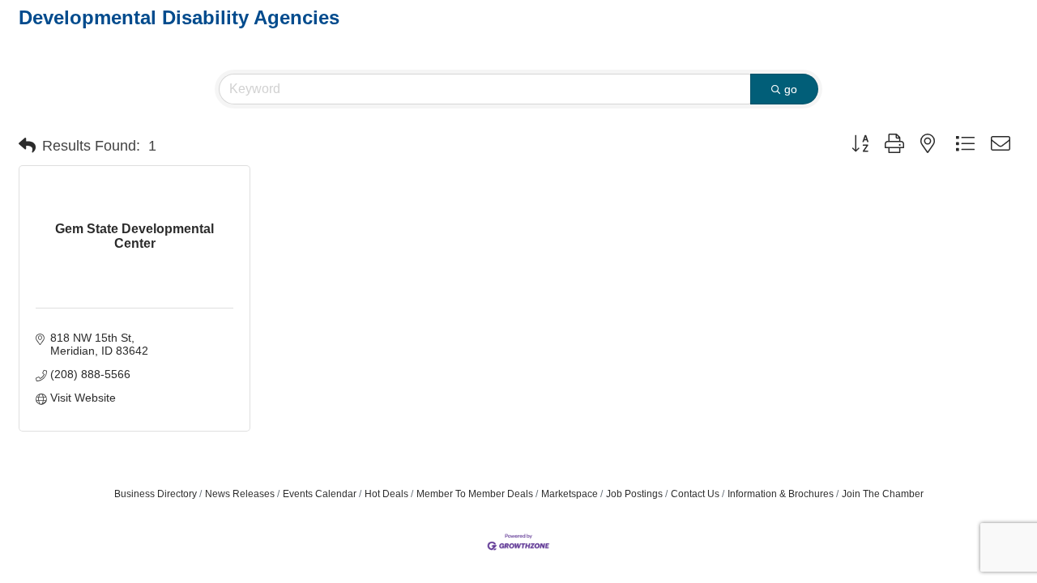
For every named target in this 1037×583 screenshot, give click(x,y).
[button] (27, 146)
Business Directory (155, 494)
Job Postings (634, 494)
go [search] (790, 89)
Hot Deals (386, 494)
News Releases (240, 494)
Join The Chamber (883, 494)
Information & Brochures (781, 494)
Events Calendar (319, 494)
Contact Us (695, 494)
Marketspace (569, 494)
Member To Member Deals (474, 494)
